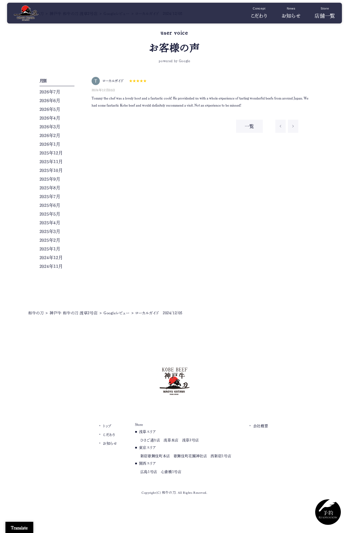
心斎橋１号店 (171, 472)
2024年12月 (51, 257)
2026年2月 (50, 135)
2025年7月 (50, 196)
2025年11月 (51, 161)
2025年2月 (50, 240)
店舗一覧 (325, 13)
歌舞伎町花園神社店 (190, 456)
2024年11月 (51, 266)
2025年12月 (51, 153)
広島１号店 (148, 472)
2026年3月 (50, 127)
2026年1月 (50, 144)
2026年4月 (50, 118)
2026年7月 (50, 92)
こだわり (259, 13)
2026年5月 (50, 109)
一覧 (249, 126)
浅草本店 (171, 440)
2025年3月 (50, 231)
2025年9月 (50, 179)
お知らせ (291, 13)
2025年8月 (50, 188)
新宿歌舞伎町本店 (155, 456)
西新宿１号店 (220, 456)
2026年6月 (50, 100)
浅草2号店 (190, 440)
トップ (107, 426)
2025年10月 (51, 170)
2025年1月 (50, 249)
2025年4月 (50, 223)
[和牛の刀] (26, 16)
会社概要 (260, 426)
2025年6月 (50, 205)
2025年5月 (50, 214)
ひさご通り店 (150, 440)
